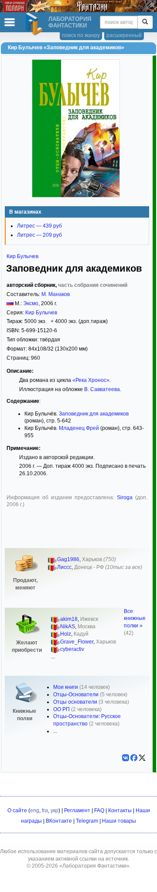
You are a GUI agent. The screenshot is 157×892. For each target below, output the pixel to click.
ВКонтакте (59, 821)
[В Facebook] (133, 757)
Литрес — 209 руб (39, 235)
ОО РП (61, 709)
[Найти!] (145, 22)
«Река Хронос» (90, 380)
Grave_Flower (76, 642)
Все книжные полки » (135, 618)
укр (54, 810)
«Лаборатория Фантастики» (94, 866)
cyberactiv (72, 649)
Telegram (87, 821)
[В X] (142, 757)
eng (34, 810)
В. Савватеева (102, 389)
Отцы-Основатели (76, 694)
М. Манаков (55, 294)
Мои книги (65, 687)
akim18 (69, 619)
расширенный (124, 35)
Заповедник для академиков (94, 414)
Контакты (120, 810)
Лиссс (64, 567)
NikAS (67, 626)
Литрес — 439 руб (39, 226)
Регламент (77, 810)
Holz (65, 634)
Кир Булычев (22, 256)
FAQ (99, 810)
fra (45, 810)
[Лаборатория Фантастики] (35, 24)
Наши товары (119, 821)
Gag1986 (68, 559)
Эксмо (30, 303)
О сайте (17, 810)
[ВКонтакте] (125, 757)
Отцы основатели (75, 702)
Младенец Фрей (79, 428)
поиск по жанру (81, 35)
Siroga (125, 497)
